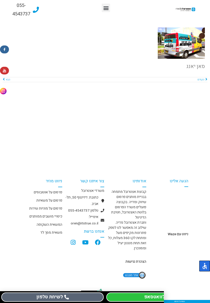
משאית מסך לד (51, 232)
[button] (106, 8)
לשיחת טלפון (49, 296)
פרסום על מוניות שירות (45, 208)
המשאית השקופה (49, 224)
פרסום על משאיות (49, 200)
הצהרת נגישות (135, 261)
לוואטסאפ (154, 296)
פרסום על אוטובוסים (48, 192)
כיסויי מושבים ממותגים (45, 216)
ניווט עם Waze (178, 234)
